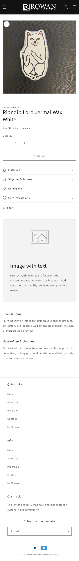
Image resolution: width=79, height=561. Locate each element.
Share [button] (10, 207)
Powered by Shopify (50, 554)
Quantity (7, 135)
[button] (5, 7)
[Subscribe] (67, 531)
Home (10, 394)
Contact (12, 418)
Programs (13, 410)
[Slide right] (48, 100)
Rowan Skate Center (34, 554)
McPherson (13, 427)
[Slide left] (31, 100)
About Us (12, 402)
